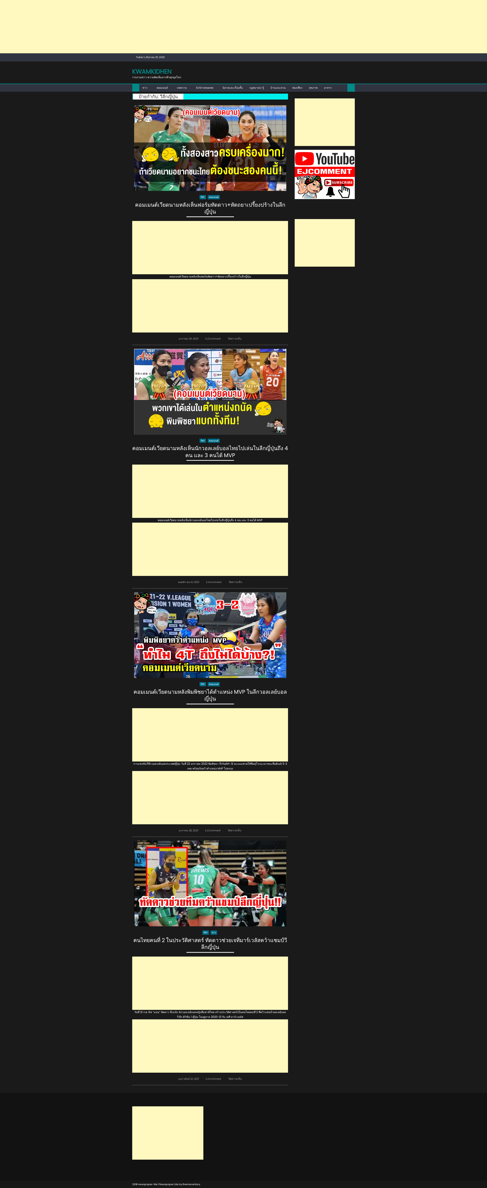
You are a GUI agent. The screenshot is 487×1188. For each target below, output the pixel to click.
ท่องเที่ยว (297, 88)
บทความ (182, 88)
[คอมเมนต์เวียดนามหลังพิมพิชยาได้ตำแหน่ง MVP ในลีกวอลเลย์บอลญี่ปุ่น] (210, 635)
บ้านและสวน (278, 88)
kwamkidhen (152, 71)
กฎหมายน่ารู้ (256, 88)
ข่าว (144, 88)
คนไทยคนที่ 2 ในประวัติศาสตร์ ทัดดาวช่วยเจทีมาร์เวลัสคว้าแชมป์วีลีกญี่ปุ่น (210, 944)
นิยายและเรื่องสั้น (233, 88)
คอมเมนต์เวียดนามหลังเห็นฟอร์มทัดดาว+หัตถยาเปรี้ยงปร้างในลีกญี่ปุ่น (210, 208)
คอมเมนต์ (162, 88)
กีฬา (203, 197)
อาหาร (328, 88)
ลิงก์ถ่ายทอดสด (204, 88)
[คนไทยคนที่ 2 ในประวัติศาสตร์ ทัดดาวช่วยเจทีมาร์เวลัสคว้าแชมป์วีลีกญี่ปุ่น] (210, 883)
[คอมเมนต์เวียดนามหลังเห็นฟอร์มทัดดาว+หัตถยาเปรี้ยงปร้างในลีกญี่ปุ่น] (210, 148)
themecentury (191, 1184)
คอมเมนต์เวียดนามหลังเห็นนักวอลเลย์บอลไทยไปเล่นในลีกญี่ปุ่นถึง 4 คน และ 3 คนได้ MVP (210, 452)
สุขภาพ (313, 88)
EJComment (213, 338)
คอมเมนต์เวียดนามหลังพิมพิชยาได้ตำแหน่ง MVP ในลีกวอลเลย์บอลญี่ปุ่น (210, 695)
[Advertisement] (114, 26)
